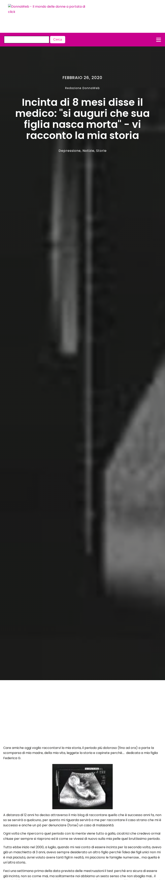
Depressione (70, 150)
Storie (101, 150)
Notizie (88, 150)
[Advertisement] (74, 714)
